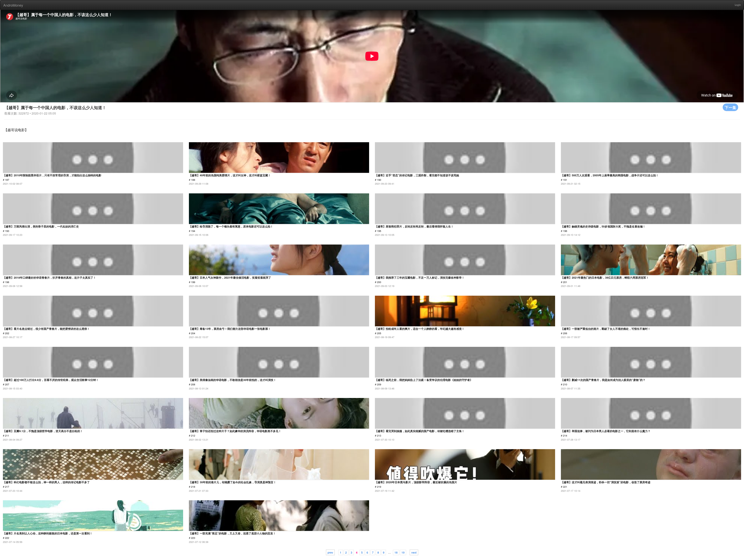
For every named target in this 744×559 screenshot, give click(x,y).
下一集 (730, 107)
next (414, 552)
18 (396, 552)
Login (738, 5)
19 (403, 552)
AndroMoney (13, 5)
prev (330, 552)
